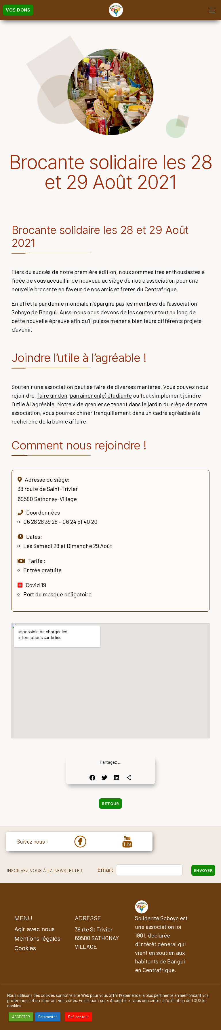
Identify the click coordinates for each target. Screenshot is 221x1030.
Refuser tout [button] (78, 1016)
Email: (105, 869)
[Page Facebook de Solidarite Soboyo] (80, 841)
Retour (110, 803)
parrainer (81, 395)
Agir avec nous (34, 929)
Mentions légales (37, 938)
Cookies (25, 948)
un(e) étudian (110, 395)
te (129, 395)
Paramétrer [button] (47, 1016)
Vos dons (18, 10)
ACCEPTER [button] (21, 1016)
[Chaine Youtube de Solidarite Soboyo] (127, 841)
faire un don (52, 395)
